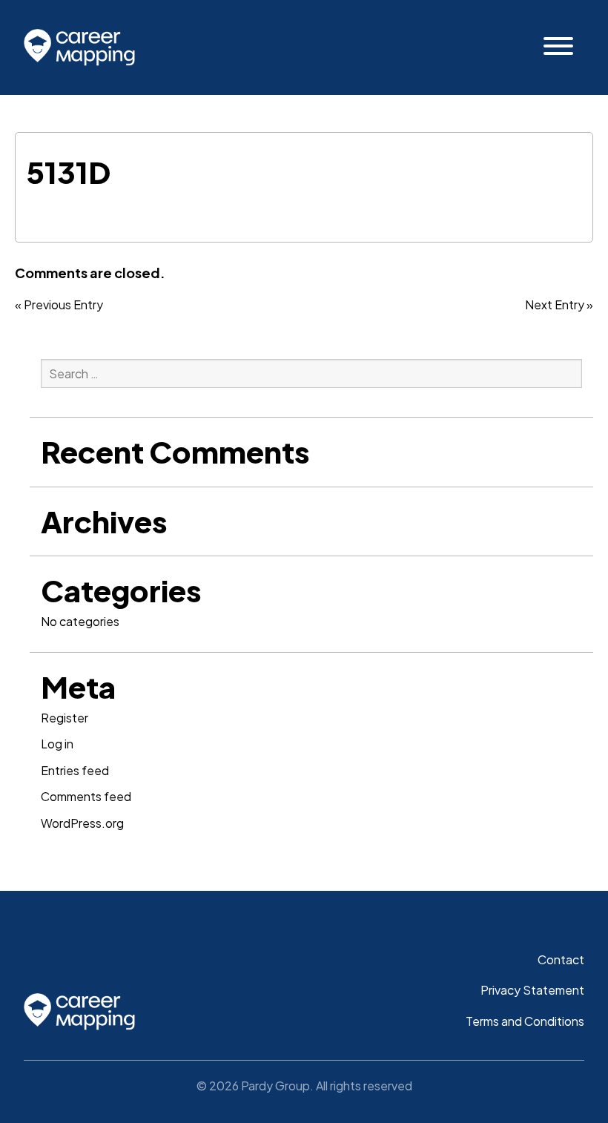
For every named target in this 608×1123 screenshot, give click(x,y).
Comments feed (86, 796)
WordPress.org (82, 823)
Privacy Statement (532, 990)
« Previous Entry (59, 304)
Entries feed (75, 770)
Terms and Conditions (525, 1021)
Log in (57, 743)
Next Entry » (559, 304)
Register (64, 717)
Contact (561, 959)
